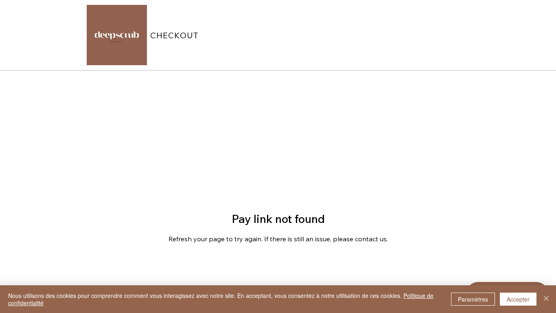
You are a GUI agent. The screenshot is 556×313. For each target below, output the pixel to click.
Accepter (518, 299)
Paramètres (473, 299)
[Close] (546, 299)
